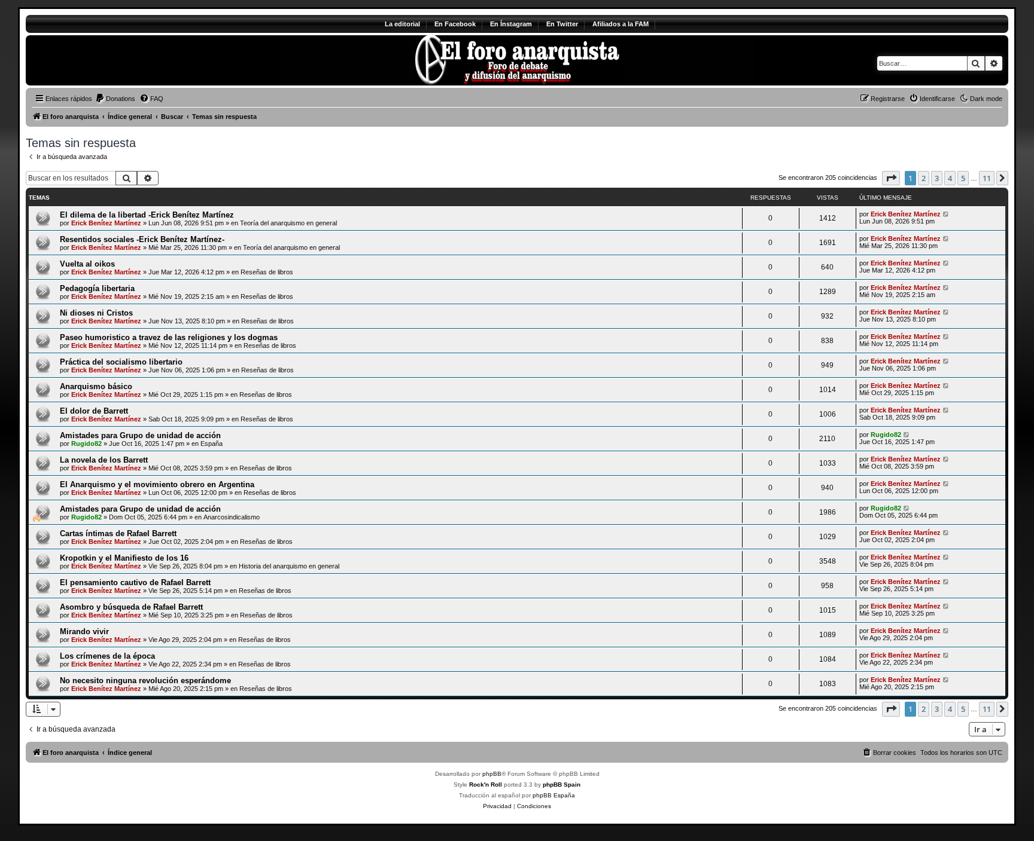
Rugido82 (86, 443)
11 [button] (987, 178)
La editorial (402, 23)
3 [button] (937, 178)
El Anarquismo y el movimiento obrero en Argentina (157, 484)
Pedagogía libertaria (97, 288)
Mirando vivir (84, 631)
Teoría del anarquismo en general (288, 223)
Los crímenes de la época (107, 656)
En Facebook (455, 23)
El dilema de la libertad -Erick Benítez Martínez (147, 214)
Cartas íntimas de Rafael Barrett (118, 533)
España (211, 443)
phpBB (491, 773)
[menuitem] (115, 98)
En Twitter (562, 23)
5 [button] (963, 178)
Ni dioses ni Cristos (96, 312)
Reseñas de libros (267, 272)
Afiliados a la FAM (620, 23)
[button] (891, 178)
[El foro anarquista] (125, 60)
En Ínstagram (511, 23)
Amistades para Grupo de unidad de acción (140, 435)
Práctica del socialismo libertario (121, 361)
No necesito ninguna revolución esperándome (145, 680)
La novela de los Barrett (104, 459)
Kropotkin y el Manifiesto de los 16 (124, 557)
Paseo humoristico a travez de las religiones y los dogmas (169, 337)
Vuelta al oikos (87, 263)
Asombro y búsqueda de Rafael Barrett (131, 607)
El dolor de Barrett (94, 410)
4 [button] (950, 178)
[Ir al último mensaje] (946, 214)
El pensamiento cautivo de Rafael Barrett (135, 582)
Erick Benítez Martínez (106, 223)
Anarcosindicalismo (231, 517)
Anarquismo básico (96, 386)
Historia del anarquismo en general (289, 566)
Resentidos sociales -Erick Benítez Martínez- (142, 239)
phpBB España (554, 795)
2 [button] (924, 178)
